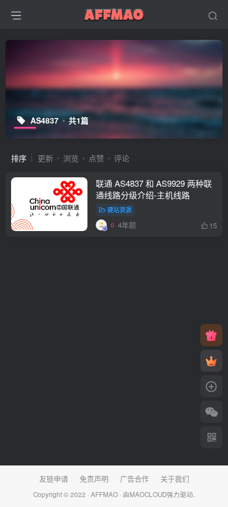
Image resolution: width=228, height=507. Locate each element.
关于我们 (174, 478)
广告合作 (134, 478)
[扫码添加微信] (211, 412)
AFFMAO (104, 494)
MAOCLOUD (148, 494)
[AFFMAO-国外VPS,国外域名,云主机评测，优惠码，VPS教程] (114, 13)
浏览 (71, 157)
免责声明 (94, 478)
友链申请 (53, 478)
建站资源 (119, 209)
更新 (45, 157)
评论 (121, 157)
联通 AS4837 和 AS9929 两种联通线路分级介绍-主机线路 (154, 189)
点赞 (96, 157)
